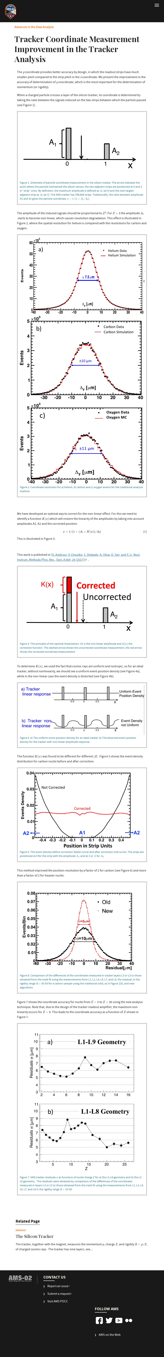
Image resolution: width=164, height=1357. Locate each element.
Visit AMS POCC (57, 1302)
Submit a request (58, 1294)
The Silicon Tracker (35, 1236)
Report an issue (57, 1286)
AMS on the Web (110, 1335)
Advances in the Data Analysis (34, 27)
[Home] (10, 11)
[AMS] (20, 1278)
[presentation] (101, 191)
